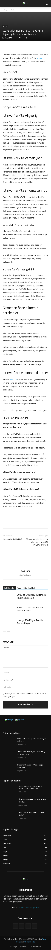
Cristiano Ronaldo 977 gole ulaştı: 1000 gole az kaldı (30, 766)
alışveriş (40, 58)
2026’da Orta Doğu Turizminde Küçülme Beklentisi (31, 596)
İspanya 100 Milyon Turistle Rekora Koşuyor (30, 621)
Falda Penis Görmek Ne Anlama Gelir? (31, 814)
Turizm (13, 9)
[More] (29, 46)
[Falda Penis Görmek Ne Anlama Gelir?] (9, 816)
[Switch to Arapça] (9, 721)
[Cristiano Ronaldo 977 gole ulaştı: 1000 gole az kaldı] (9, 768)
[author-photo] (25, 567)
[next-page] (8, 633)
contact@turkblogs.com (29, 907)
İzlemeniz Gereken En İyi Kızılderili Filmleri (32, 801)
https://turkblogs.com (25, 575)
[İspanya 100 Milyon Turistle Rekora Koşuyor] (9, 623)
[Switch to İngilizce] (20, 721)
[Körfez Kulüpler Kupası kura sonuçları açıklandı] (9, 742)
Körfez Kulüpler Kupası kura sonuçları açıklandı (31, 740)
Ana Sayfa (4, 9)
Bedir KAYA (8, 38)
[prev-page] (4, 633)
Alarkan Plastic (29, 942)
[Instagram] (21, 926)
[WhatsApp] (23, 46)
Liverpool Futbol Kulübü (12, 539)
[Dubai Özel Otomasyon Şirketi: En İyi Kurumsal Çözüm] (9, 755)
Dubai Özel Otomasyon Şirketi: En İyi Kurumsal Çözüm (31, 753)
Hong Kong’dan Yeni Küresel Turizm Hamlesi (30, 609)
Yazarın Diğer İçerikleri (26, 588)
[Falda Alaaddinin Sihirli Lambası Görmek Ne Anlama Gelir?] (9, 790)
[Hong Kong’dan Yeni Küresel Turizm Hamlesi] (9, 610)
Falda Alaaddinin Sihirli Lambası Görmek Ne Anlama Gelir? (31, 787)
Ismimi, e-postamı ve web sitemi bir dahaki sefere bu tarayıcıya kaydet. (25, 695)
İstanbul (13, 379)
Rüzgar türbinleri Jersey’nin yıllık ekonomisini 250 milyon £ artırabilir (37, 542)
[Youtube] (34, 926)
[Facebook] (5, 46)
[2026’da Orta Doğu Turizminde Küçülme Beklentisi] (9, 597)
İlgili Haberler (9, 588)
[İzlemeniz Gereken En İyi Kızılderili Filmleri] (9, 803)
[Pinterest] (17, 46)
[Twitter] (11, 46)
